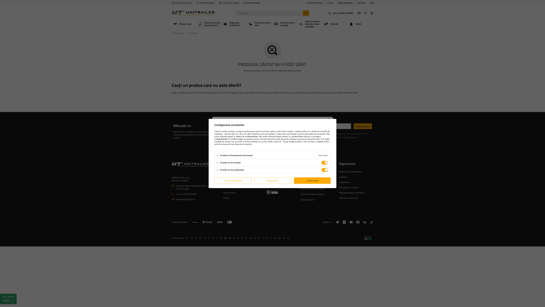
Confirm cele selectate (233, 180)
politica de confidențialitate (247, 136)
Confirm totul (312, 180)
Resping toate (273, 180)
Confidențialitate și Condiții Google (228, 139)
